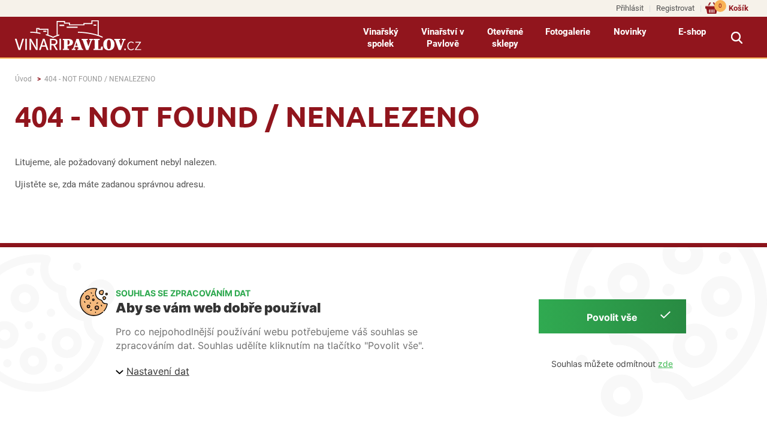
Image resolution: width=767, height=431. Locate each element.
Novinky (630, 31)
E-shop (692, 31)
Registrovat (675, 8)
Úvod (23, 79)
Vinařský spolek (380, 37)
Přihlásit (630, 8)
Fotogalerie (567, 31)
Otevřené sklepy (505, 37)
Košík (733, 7)
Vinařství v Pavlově (442, 37)
